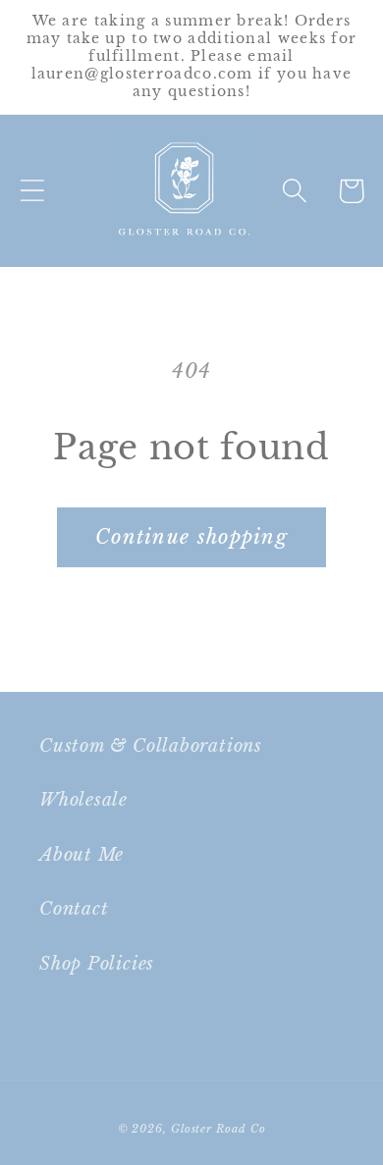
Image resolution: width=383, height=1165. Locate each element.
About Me (81, 854)
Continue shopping (191, 537)
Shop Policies (96, 963)
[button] (32, 191)
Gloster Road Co (218, 1129)
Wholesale (83, 799)
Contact (73, 908)
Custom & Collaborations (150, 745)
